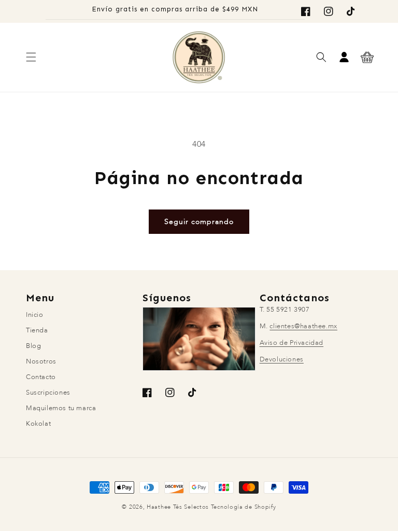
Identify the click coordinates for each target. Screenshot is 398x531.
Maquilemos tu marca (61, 408)
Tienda (37, 330)
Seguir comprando (199, 222)
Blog (33, 346)
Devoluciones (282, 359)
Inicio (35, 315)
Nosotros (41, 361)
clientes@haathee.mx (303, 326)
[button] (31, 57)
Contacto (41, 377)
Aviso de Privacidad (291, 342)
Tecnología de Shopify (243, 507)
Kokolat (38, 423)
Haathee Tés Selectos (178, 507)
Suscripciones (48, 392)
